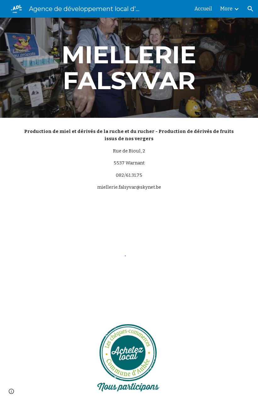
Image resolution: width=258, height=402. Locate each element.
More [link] (226, 9)
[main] (129, 67)
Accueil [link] (203, 9)
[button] (250, 8)
